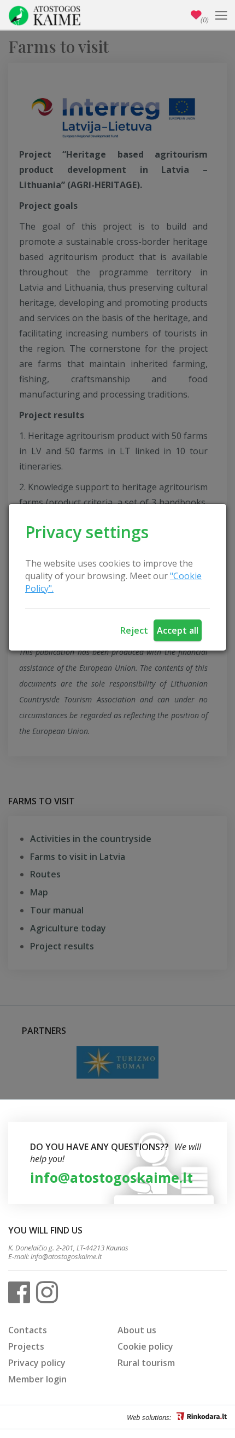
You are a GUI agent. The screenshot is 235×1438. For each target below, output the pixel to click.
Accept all (177, 630)
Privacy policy (37, 1363)
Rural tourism (146, 1363)
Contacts (27, 1330)
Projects (26, 1346)
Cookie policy (145, 1346)
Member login (37, 1379)
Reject (134, 630)
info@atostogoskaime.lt (111, 1177)
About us (137, 1330)
